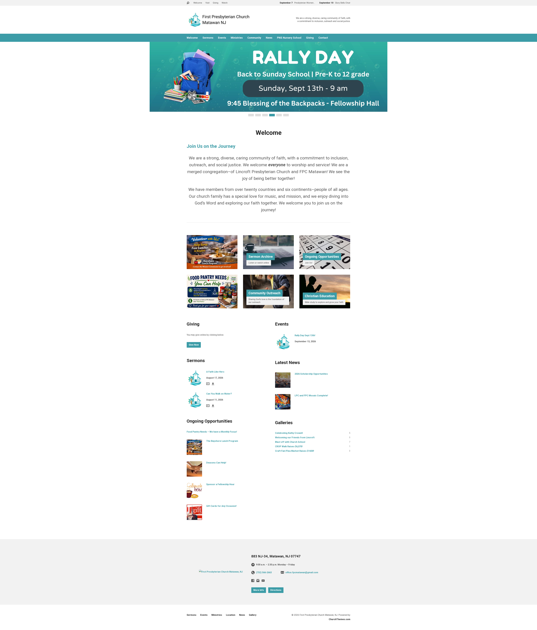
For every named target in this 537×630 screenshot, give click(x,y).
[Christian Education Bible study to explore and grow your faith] (324, 306)
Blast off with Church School (290, 442)
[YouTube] (263, 580)
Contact (323, 37)
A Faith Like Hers (215, 371)
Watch (225, 3)
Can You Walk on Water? (219, 393)
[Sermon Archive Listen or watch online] (268, 266)
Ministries (237, 37)
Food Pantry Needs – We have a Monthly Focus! (212, 431)
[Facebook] (252, 580)
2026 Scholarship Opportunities (311, 374)
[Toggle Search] (188, 3)
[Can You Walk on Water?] (194, 405)
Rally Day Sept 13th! (305, 335)
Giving (215, 3)
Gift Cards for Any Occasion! (221, 506)
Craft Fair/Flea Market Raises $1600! (294, 451)
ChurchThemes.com (339, 619)
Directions (275, 590)
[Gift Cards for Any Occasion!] (194, 517)
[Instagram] (257, 580)
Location (230, 615)
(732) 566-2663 (264, 572)
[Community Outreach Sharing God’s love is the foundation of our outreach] (268, 306)
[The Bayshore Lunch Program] (194, 452)
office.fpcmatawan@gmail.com (301, 572)
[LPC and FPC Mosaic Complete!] (282, 407)
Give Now (194, 344)
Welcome (197, 3)
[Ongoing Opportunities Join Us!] (324, 266)
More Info (258, 590)
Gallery (252, 615)
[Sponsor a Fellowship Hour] (194, 496)
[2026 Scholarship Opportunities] (282, 385)
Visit (207, 3)
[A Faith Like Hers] (194, 383)
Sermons (207, 37)
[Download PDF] (213, 383)
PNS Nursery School (289, 37)
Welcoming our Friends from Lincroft (295, 437)
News (269, 37)
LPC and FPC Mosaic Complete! (311, 395)
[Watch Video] (207, 383)
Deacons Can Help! (216, 462)
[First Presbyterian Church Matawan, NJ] (221, 571)
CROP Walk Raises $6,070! (288, 446)
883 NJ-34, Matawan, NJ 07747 (276, 556)
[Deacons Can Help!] (194, 474)
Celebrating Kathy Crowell (289, 433)
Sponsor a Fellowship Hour (220, 484)
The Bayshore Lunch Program (222, 441)
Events (222, 37)
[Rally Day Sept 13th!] (282, 347)
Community (254, 37)
